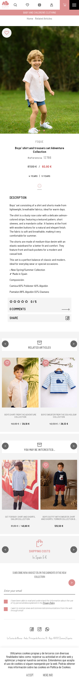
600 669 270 (47, 629)
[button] (43, 18)
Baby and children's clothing (39, 12)
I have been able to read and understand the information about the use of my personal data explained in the (42, 601)
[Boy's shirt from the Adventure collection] (20, 382)
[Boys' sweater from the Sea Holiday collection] (58, 382)
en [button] (39, 5)
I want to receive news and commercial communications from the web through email (41, 609)
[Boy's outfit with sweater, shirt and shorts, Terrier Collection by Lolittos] (58, 485)
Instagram (39, 629)
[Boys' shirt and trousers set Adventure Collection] (39, 80)
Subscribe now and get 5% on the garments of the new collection (39, 575)
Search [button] (15, 5)
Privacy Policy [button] (49, 602)
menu (74, 5)
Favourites (27, 5)
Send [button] (71, 582)
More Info (48, 675)
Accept (29, 675)
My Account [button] (51, 5)
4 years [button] (33, 176)
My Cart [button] (64, 5)
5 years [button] (46, 176)
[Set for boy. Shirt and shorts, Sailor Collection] (20, 485)
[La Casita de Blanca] (4, 5)
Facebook (67, 318)
